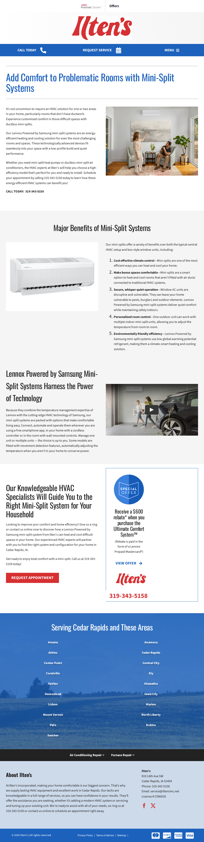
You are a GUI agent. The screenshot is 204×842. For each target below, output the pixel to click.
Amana (53, 642)
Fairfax (53, 684)
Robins (151, 725)
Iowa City (151, 694)
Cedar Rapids (151, 653)
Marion (151, 704)
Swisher (53, 735)
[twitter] (153, 805)
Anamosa (151, 642)
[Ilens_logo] (102, 18)
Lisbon (53, 704)
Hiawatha (151, 684)
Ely (151, 673)
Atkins (52, 653)
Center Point (53, 663)
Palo (53, 725)
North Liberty (151, 715)
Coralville (53, 673)
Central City (151, 663)
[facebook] (144, 805)
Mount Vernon (53, 715)
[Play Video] (152, 410)
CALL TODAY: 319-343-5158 (25, 191)
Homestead (53, 694)
